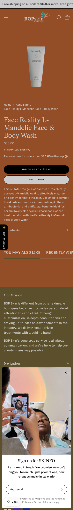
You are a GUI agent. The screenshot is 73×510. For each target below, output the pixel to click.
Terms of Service (43, 502)
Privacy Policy (21, 502)
